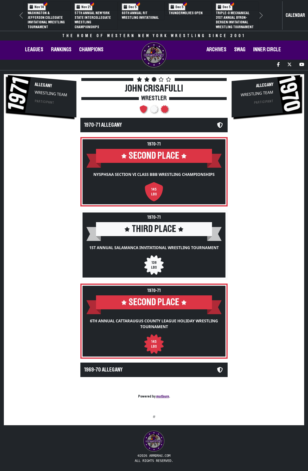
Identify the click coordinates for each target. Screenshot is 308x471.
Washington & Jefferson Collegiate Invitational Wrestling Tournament (46, 20)
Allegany (43, 85)
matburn (162, 396)
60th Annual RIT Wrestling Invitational (140, 15)
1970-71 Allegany (103, 125)
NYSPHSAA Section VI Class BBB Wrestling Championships (154, 174)
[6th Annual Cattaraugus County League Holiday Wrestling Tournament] (164, 110)
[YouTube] (301, 65)
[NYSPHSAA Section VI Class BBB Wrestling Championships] (144, 110)
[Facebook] (278, 65)
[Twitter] (289, 65)
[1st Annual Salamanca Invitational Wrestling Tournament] (154, 110)
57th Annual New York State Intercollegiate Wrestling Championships (93, 20)
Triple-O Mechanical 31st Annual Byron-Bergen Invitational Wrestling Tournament (235, 20)
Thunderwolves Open (186, 13)
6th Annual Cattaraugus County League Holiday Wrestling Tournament (154, 323)
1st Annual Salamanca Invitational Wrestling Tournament (154, 247)
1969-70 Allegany (103, 370)
